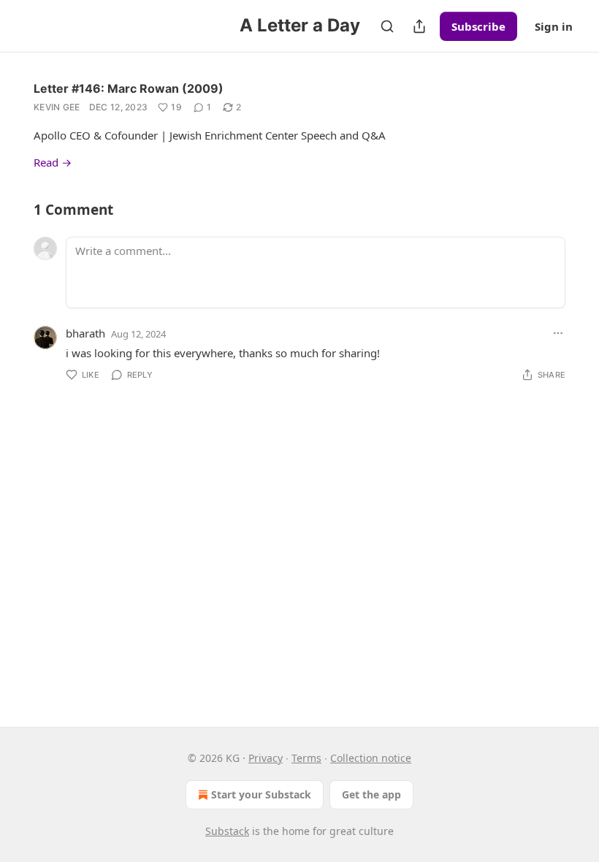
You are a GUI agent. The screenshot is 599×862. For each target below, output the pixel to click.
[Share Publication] (419, 26)
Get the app (371, 794)
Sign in (554, 26)
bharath (85, 333)
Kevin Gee (57, 107)
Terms (306, 758)
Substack (227, 831)
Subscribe (478, 26)
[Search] (387, 26)
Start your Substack (261, 794)
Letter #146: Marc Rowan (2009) (129, 88)
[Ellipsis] (558, 333)
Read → (53, 162)
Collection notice (370, 758)
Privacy (265, 758)
